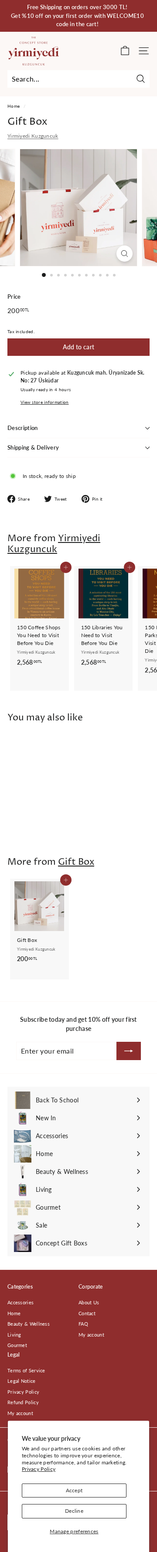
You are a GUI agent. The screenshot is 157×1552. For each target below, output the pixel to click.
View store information (44, 402)
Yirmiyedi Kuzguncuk (32, 136)
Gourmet (17, 1345)
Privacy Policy (38, 1469)
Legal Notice (21, 1381)
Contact (87, 1313)
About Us (88, 1302)
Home (13, 106)
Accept (74, 1490)
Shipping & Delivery (33, 447)
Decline (74, 1511)
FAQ (83, 1324)
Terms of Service (26, 1370)
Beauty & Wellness (28, 1324)
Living (14, 1334)
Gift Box (76, 862)
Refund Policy (23, 1402)
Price (14, 296)
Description (22, 427)
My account (91, 1334)
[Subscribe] (128, 1051)
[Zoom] (124, 254)
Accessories (20, 1302)
